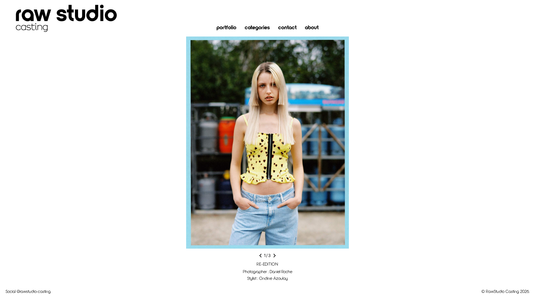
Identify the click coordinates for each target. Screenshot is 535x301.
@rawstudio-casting (34, 291)
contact (287, 27)
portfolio (226, 27)
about (311, 27)
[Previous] (260, 255)
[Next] (274, 255)
